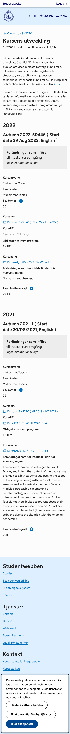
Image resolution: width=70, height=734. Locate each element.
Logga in (61, 3)
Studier (7, 573)
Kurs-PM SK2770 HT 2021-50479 (28, 423)
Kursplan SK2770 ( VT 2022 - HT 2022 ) (32, 222)
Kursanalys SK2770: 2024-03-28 (28, 262)
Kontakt (8, 595)
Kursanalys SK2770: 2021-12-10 (27, 451)
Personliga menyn (14, 635)
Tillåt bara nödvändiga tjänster (31, 714)
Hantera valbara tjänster (27, 705)
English (48, 15)
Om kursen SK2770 (19, 33)
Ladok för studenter (15, 642)
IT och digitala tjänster (17, 588)
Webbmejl (9, 628)
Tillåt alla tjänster (22, 724)
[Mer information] (21, 201)
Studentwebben (12, 3)
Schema (8, 614)
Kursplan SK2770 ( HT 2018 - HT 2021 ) (32, 411)
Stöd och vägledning (16, 580)
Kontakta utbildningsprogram (21, 661)
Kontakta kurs (11, 668)
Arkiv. (56, 84)
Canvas (7, 621)
